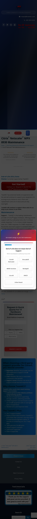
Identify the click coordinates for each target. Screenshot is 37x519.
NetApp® (26, 268)
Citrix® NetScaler (11, 261)
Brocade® (25, 259)
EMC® (26, 275)
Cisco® (11, 275)
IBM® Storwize (11, 268)
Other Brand (18, 282)
